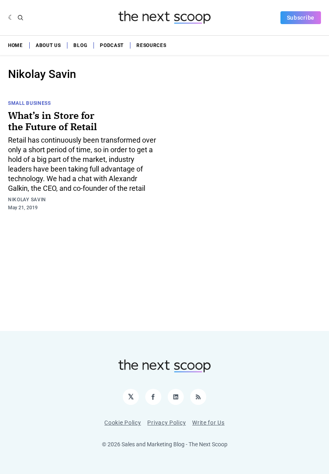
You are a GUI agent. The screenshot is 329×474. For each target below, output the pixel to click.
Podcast (112, 45)
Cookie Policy (122, 422)
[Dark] (11, 18)
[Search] (20, 17)
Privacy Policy (166, 422)
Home (15, 45)
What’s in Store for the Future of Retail (52, 121)
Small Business (29, 103)
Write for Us (208, 422)
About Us (48, 45)
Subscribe (301, 17)
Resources (151, 45)
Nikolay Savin (27, 199)
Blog (80, 45)
